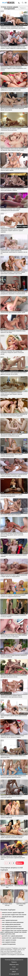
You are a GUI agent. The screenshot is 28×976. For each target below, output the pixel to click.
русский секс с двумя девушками (12, 936)
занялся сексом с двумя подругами (13, 912)
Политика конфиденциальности (14, 959)
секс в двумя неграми (8, 942)
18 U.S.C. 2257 (14, 969)
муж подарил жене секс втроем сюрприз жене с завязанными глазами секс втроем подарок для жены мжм (13, 932)
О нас (14, 967)
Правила (14, 962)
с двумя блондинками (9, 944)
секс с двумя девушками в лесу (11, 926)
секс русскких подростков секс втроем (14, 914)
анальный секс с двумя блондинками (13, 938)
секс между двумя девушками (11, 924)
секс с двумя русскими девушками (12, 922)
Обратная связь (14, 964)
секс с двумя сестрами (9, 940)
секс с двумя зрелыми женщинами (13, 928)
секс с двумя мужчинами (9, 920)
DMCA (14, 971)
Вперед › (19, 863)
